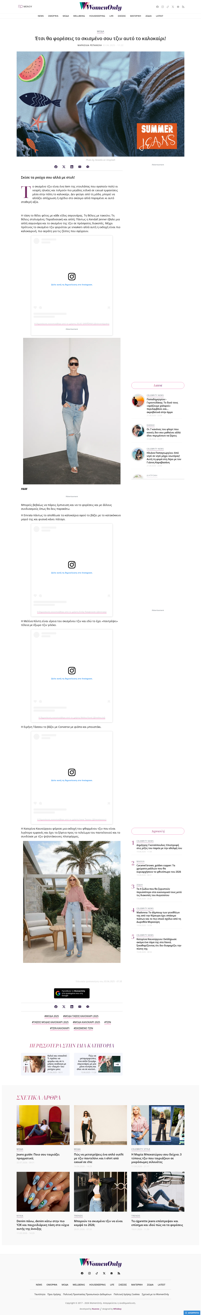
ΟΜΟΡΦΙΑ (53, 15)
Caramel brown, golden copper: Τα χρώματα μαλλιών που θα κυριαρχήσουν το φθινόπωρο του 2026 (159, 868)
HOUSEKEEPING (97, 15)
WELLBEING (79, 15)
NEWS (41, 15)
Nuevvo (95, 1308)
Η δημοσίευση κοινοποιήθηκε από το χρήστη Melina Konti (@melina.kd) (72, 717)
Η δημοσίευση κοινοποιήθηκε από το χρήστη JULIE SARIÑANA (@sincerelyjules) (71, 323)
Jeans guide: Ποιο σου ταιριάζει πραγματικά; (38, 1156)
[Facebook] (56, 167)
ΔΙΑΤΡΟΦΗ (152, 475)
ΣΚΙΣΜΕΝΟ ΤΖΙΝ (84, 1028)
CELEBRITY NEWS (155, 395)
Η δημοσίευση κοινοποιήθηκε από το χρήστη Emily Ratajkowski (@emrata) (72, 612)
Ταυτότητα (39, 1294)
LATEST (159, 15)
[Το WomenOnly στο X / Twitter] (172, 7)
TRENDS (78, 1215)
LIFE (111, 15)
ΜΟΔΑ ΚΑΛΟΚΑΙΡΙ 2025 (87, 1022)
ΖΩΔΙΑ (149, 15)
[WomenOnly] (101, 6)
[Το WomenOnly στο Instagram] (161, 7)
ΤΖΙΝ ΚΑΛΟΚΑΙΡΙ (60, 1028)
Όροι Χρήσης (54, 1294)
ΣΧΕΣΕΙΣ (122, 15)
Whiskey (117, 1308)
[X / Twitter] (64, 167)
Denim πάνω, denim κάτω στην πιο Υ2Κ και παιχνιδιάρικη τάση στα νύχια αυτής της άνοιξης (43, 1225)
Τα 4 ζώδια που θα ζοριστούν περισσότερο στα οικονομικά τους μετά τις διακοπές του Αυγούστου (159, 892)
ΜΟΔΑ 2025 (52, 1016)
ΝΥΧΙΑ (20, 1215)
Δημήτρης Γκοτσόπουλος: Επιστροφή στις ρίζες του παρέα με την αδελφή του (159, 846)
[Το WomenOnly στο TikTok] (166, 7)
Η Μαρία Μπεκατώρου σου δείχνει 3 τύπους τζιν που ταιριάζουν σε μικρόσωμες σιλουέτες (156, 1158)
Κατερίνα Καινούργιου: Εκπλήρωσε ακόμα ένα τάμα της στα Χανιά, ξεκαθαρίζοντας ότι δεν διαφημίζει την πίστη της (159, 944)
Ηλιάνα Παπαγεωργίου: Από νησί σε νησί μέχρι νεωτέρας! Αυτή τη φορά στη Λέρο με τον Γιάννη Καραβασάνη (164, 457)
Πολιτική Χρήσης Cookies (127, 1294)
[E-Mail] (79, 167)
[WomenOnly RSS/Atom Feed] (182, 7)
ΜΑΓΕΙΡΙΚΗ (135, 15)
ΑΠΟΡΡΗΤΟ (193, 1312)
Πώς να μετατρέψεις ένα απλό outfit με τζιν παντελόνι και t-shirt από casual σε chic (99, 1158)
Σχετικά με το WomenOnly (155, 1294)
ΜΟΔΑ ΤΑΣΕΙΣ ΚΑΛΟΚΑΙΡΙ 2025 (81, 1016)
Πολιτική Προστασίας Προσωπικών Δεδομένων (87, 1294)
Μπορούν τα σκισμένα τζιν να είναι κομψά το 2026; (98, 1223)
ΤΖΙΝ (108, 1022)
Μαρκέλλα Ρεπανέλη (90, 45)
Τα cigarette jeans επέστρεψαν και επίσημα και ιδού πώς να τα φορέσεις (157, 1223)
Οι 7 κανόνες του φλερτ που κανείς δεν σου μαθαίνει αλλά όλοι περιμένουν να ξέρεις (164, 432)
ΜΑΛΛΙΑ (140, 861)
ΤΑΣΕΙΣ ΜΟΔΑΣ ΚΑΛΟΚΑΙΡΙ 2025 (51, 1022)
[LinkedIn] (71, 167)
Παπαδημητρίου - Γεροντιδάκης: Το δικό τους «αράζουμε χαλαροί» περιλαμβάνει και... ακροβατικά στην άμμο (162, 406)
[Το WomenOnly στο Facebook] (156, 7)
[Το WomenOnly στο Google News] (177, 7)
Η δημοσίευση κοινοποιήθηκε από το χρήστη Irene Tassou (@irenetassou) (71, 819)
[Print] (87, 167)
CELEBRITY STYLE (140, 1149)
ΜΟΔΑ (66, 15)
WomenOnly (100, 1263)
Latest (158, 385)
